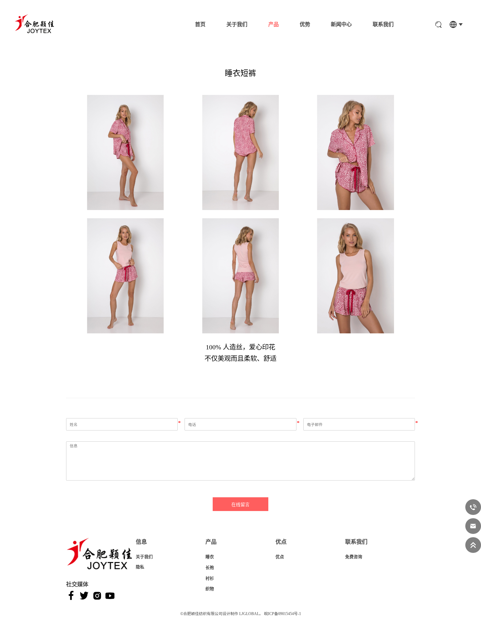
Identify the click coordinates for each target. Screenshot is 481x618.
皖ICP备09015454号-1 (282, 613)
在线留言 (240, 504)
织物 (209, 589)
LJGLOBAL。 (251, 613)
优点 (280, 557)
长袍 (209, 567)
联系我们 (383, 24)
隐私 (140, 567)
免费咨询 (353, 557)
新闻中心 (341, 24)
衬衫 (209, 578)
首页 (200, 24)
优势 (305, 24)
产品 (273, 24)
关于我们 (236, 24)
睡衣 (209, 557)
